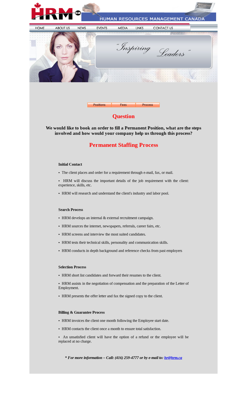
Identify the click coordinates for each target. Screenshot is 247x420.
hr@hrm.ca (173, 358)
